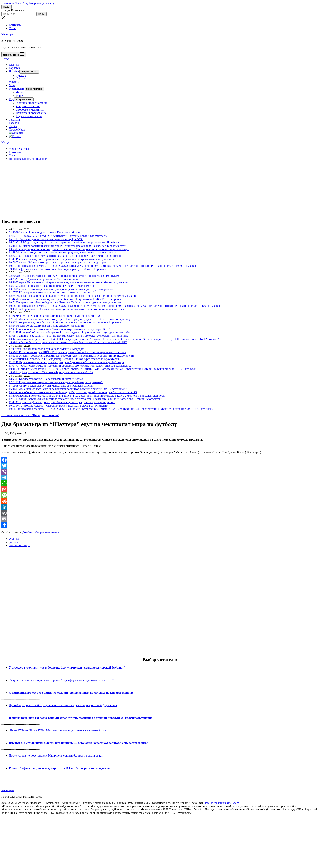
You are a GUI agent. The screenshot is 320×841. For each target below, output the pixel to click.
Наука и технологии (29, 116)
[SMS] (160, 495)
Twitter (13, 126)
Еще (11, 99)
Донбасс (14, 71)
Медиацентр (17, 88)
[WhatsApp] (160, 483)
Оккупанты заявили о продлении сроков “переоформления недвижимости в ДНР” (61, 680)
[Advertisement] (112, 189)
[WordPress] (160, 513)
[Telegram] (160, 477)
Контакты (15, 24)
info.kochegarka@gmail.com (222, 802)
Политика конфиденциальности (29, 158)
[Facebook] (160, 460)
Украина (14, 81)
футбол (13, 542)
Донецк (21, 75)
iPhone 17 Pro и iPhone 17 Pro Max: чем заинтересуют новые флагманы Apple (57, 730)
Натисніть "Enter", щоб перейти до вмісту (27, 3)
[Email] (160, 519)
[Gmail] (160, 489)
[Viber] (160, 472)
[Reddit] (160, 501)
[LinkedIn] (160, 507)
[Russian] (15, 136)
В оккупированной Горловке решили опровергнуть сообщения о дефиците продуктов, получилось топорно (80, 717)
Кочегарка (7, 34)
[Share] (160, 525)
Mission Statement (19, 148)
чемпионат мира (19, 545)
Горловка (15, 68)
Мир (12, 85)
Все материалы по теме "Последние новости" (30, 415)
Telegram (14, 119)
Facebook (14, 122)
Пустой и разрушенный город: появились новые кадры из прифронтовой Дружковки (63, 705)
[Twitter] (160, 466)
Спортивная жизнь (28, 106)
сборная (14, 538)
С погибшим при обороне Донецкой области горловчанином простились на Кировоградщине (71, 692)
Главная (14, 64)
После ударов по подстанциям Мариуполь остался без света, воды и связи (56, 755)
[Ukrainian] (16, 132)
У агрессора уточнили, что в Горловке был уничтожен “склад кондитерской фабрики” (67, 667)
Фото (19, 92)
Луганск (21, 78)
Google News (17, 129)
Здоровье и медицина (30, 109)
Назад (5, 58)
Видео (20, 95)
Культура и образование (31, 112)
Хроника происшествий (31, 102)
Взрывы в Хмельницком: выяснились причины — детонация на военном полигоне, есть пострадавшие (78, 742)
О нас (12, 28)
